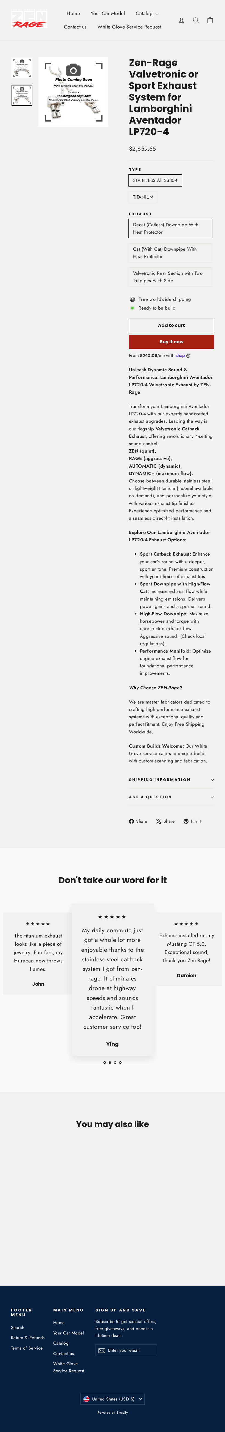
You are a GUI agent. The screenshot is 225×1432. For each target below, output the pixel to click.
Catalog (145, 13)
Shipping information (159, 779)
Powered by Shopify (112, 1412)
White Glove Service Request (129, 26)
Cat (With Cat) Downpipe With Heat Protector (165, 253)
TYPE (135, 170)
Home (73, 13)
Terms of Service (27, 1348)
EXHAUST (140, 214)
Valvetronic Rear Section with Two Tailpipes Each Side (168, 277)
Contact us (75, 26)
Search (17, 1327)
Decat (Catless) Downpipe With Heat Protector (165, 228)
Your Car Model (108, 13)
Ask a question (150, 797)
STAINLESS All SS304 (155, 180)
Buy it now (172, 342)
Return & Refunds (28, 1337)
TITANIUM (143, 197)
